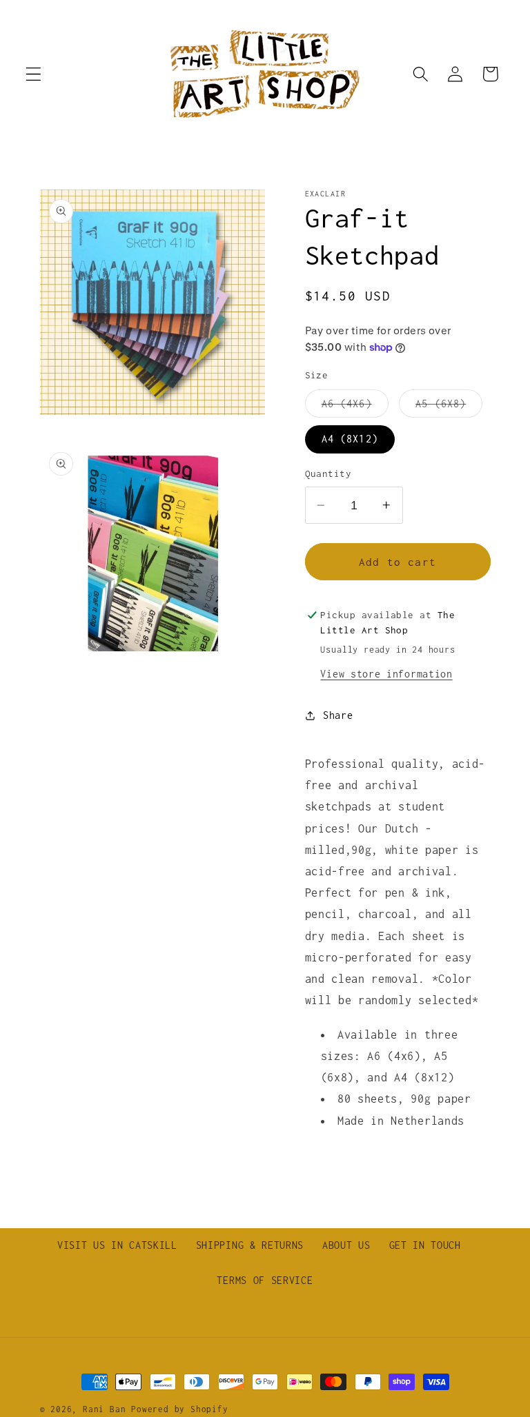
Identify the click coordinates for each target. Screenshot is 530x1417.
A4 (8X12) (350, 439)
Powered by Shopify (179, 1409)
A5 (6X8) (448, 407)
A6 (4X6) (355, 407)
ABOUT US (346, 1245)
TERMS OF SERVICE (265, 1280)
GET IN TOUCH (425, 1245)
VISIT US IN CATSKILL (117, 1245)
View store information (386, 674)
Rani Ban (104, 1409)
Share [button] (338, 715)
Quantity (328, 473)
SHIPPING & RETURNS (250, 1245)
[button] (33, 74)
